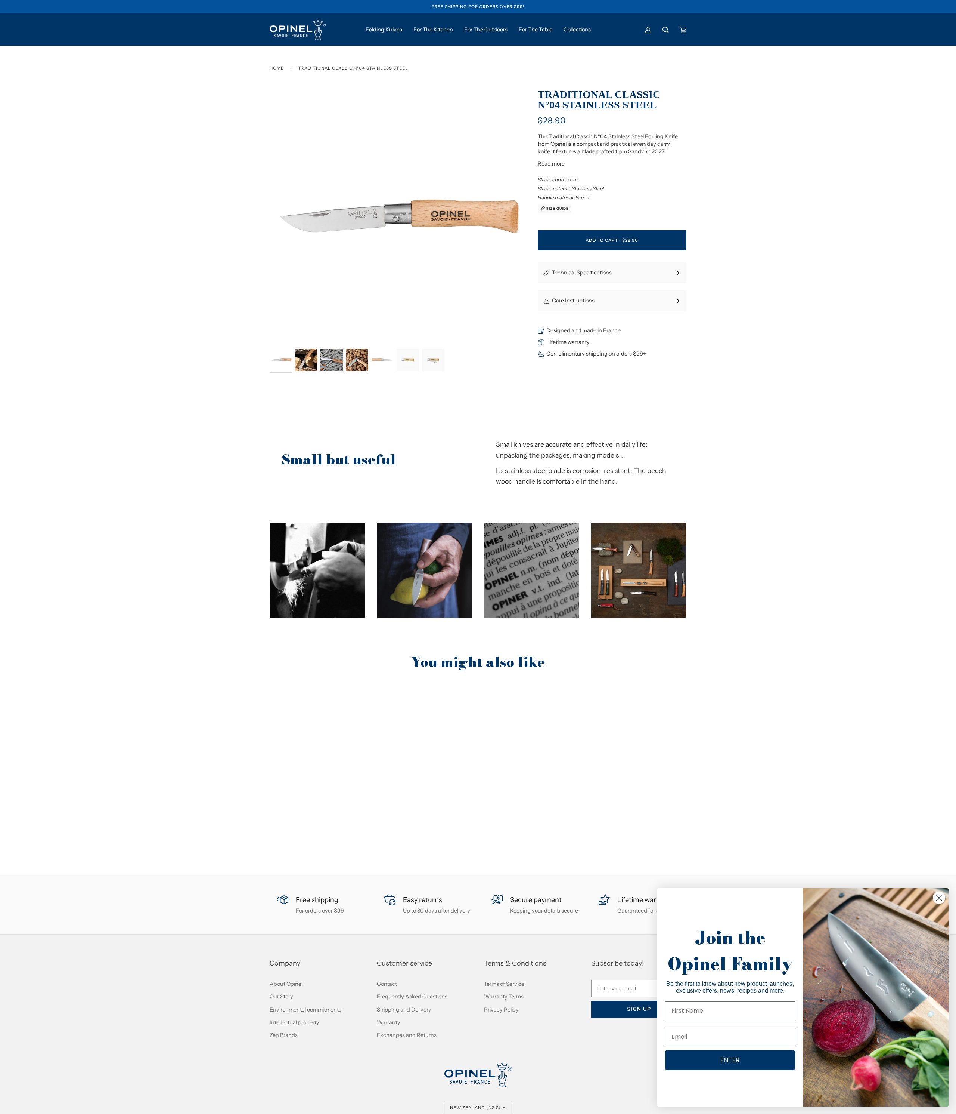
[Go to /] (298, 29)
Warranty (388, 1022)
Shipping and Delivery (404, 1009)
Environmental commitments (305, 1009)
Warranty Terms (504, 996)
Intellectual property (294, 1022)
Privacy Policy (501, 1009)
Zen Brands (284, 1035)
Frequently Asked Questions (412, 996)
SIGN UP (639, 1009)
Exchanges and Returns (407, 1035)
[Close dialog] (939, 897)
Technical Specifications (582, 272)
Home (277, 68)
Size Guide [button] (557, 208)
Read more (551, 163)
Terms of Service (504, 984)
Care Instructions (573, 300)
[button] (317, 570)
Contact (387, 984)
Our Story (281, 996)
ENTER (730, 1060)
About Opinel (286, 984)
